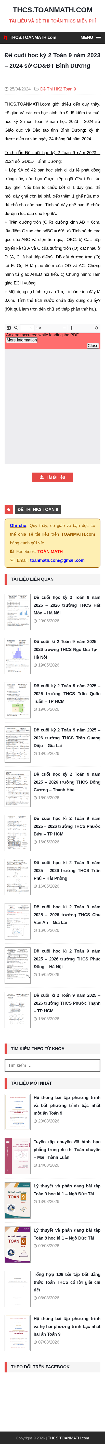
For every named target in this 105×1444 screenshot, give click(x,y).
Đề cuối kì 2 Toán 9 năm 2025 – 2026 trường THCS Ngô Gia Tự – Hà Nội (67, 649)
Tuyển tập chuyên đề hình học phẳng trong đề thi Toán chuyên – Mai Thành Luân (67, 1149)
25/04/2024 (20, 89)
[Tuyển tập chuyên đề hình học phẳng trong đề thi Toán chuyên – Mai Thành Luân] (17, 1156)
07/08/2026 (48, 1342)
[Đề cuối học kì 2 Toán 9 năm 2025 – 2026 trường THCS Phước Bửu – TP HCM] (19, 833)
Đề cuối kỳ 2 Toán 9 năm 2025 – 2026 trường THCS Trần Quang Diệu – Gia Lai (67, 738)
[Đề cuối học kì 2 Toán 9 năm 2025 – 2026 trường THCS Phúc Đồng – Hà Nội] (19, 965)
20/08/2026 (48, 1121)
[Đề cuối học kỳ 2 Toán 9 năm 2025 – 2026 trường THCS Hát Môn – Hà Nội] (19, 612)
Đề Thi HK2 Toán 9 (58, 89)
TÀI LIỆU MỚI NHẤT (31, 1083)
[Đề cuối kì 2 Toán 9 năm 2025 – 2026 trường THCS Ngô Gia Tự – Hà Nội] (19, 656)
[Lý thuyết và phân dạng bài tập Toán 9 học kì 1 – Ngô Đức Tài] (17, 1200)
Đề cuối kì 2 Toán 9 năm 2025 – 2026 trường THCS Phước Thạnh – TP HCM (67, 1003)
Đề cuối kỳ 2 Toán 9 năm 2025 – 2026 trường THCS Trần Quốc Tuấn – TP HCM (67, 693)
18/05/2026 (48, 753)
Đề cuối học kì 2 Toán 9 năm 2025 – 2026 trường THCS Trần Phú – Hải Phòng (67, 870)
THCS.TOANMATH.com (33, 37)
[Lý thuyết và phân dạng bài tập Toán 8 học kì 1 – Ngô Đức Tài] (17, 1245)
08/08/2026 (48, 1298)
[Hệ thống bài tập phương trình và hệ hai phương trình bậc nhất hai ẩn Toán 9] (17, 1333)
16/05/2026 (48, 797)
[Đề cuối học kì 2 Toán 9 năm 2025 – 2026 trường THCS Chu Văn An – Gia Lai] (19, 921)
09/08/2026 (48, 1245)
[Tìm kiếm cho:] (52, 1065)
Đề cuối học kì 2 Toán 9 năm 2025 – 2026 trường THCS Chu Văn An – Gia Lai (67, 914)
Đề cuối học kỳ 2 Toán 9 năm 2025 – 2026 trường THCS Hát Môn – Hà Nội (67, 605)
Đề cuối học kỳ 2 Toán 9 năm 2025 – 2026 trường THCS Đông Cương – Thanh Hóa (67, 782)
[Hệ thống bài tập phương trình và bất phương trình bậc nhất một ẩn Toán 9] (17, 1112)
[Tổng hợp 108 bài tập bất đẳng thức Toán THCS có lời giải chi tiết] (17, 1289)
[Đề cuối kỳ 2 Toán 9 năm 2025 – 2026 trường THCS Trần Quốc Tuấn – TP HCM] (19, 700)
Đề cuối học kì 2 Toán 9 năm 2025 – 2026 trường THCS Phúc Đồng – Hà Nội (67, 959)
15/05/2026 (48, 974)
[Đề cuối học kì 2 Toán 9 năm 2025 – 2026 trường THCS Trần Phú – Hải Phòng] (19, 877)
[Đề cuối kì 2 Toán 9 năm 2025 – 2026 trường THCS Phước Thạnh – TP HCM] (19, 1010)
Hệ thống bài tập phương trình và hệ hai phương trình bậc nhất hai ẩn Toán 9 (67, 1326)
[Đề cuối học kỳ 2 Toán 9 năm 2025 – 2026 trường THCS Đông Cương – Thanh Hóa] (19, 789)
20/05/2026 (48, 620)
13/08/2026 (48, 1201)
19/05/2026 (48, 665)
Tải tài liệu (55, 477)
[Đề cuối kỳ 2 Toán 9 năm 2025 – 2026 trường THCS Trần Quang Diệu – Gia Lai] (19, 744)
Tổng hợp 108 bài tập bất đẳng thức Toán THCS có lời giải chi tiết (67, 1282)
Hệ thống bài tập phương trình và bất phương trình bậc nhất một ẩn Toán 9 (67, 1105)
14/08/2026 (48, 1165)
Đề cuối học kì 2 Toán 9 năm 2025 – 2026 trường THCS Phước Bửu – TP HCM (67, 826)
